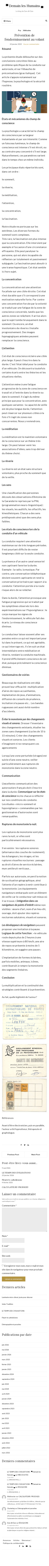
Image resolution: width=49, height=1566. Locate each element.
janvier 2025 (6, 1369)
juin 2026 (5, 1345)
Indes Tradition (7, 1304)
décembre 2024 (8, 1374)
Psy (19, 30)
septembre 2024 (8, 1379)
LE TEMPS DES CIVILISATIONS (16, 1172)
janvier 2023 (6, 1433)
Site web (6, 1255)
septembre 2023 (8, 1409)
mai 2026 (5, 1350)
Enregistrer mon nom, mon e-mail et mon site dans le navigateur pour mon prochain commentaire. (22, 1269)
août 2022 (6, 1443)
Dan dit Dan (11, 1523)
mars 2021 (6, 1453)
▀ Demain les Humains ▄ (24, 6)
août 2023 (6, 1413)
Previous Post (13, 1154)
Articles (16, 1540)
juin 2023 (5, 1418)
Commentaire (9, 1205)
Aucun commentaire (31, 44)
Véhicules (27, 30)
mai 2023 (5, 1423)
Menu (8, 21)
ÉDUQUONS (22, 1487)
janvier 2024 (6, 1399)
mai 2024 (5, 1389)
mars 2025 (6, 1360)
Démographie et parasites (11, 1324)
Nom (5, 1236)
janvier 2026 (6, 1355)
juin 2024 (5, 1384)
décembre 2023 (8, 1404)
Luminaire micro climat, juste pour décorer (17, 1297)
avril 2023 (5, 1428)
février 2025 (6, 1364)
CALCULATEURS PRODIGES (15, 1187)
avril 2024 (5, 1394)
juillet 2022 (6, 1448)
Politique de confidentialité (13, 1543)
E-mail (5, 1245)
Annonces (7, 1540)
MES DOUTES (23, 1475)
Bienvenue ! (26, 1540)
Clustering (11, 1508)
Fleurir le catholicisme (12, 1180)
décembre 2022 (8, 1438)
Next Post (35, 1154)
